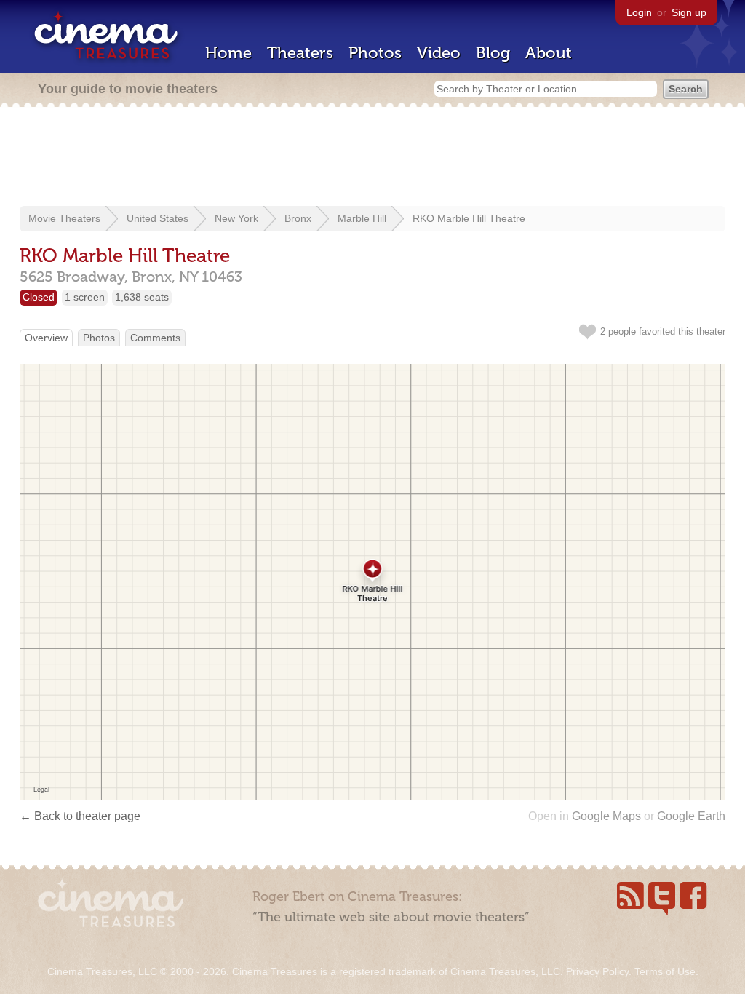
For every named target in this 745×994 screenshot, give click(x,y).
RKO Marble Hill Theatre (469, 218)
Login (639, 12)
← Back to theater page (80, 816)
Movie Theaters (64, 218)
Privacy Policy (597, 971)
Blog (493, 53)
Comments (155, 337)
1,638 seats (142, 297)
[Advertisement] (372, 158)
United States (157, 218)
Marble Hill (362, 218)
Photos (375, 53)
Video (439, 53)
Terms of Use (665, 971)
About (548, 53)
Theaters (300, 53)
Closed (39, 297)
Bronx (297, 218)
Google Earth (691, 816)
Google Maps (606, 816)
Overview (46, 337)
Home (228, 53)
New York (236, 218)
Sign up (689, 12)
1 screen (85, 297)
